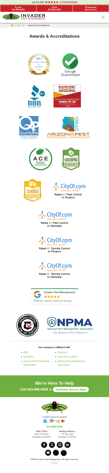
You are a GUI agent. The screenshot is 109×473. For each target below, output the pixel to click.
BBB (25, 352)
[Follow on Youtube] (48, 453)
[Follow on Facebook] (44, 445)
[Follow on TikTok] (64, 453)
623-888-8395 (54, 426)
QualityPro (28, 357)
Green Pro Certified (67, 357)
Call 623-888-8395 (34, 389)
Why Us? (21, 25)
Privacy (54, 463)
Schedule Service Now (71, 389)
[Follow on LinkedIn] (68, 445)
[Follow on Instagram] (60, 445)
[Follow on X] (52, 445)
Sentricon (62, 352)
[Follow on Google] (56, 453)
